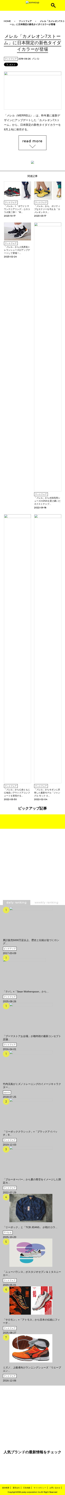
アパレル (8, 1232)
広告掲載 (26, 1488)
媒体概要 (5, 1488)
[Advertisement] (32, 872)
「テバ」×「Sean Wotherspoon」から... (26, 991)
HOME (7, 21)
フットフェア (25, 21)
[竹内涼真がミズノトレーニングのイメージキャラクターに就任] (32, 1065)
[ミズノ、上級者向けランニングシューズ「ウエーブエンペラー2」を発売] (32, 1348)
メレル (35, 58)
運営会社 (16, 1488)
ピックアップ (10, 948)
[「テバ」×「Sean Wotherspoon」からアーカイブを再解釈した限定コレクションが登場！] (26, 971)
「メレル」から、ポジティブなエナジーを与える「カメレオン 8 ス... (47, 209)
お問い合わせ (54, 1488)
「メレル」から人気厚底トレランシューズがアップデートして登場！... (17, 250)
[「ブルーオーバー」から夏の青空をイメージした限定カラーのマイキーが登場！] (32, 1160)
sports (7, 1092)
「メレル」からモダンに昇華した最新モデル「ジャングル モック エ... (47, 792)
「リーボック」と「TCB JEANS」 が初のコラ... (30, 1227)
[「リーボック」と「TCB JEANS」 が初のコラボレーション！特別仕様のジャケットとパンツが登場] (30, 1208)
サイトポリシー (40, 1488)
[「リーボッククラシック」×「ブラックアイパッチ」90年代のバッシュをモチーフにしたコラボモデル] (32, 1112)
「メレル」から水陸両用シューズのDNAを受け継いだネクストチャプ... (47, 501)
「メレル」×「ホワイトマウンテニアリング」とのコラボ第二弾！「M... (17, 209)
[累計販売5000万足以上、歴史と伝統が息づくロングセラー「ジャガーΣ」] (32, 921)
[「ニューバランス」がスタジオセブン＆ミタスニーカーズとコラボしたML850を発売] (32, 1253)
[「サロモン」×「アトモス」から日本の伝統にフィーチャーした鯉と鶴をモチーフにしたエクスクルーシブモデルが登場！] (32, 1300)
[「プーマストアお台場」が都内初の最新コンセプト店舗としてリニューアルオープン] (32, 1017)
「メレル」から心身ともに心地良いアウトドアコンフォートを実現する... (17, 792)
